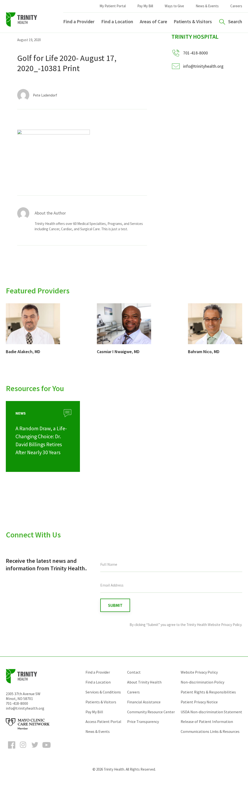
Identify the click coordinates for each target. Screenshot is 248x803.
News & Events (207, 6)
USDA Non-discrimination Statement (211, 711)
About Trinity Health (144, 682)
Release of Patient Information (207, 721)
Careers (236, 6)
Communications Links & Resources (210, 731)
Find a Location (117, 21)
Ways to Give (174, 6)
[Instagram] (23, 749)
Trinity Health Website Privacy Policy (213, 624)
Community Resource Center (151, 711)
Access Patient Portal (103, 721)
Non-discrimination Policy (202, 682)
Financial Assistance (144, 701)
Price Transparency (143, 721)
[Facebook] (11, 749)
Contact (134, 672)
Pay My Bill (145, 6)
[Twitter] (35, 749)
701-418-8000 (17, 703)
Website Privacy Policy (199, 672)
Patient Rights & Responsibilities (208, 692)
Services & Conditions (103, 692)
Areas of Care (153, 21)
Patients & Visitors (193, 21)
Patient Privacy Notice (199, 701)
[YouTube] (46, 749)
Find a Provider (78, 21)
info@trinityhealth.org (203, 66)
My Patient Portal (113, 6)
